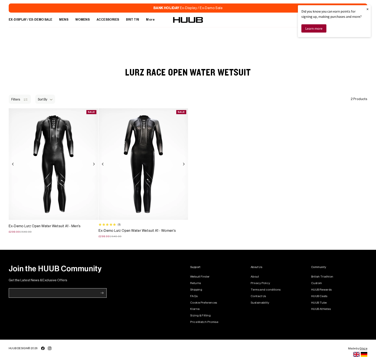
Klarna (195, 309)
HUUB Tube (319, 302)
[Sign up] (102, 293)
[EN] (356, 354)
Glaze (363, 348)
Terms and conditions (266, 289)
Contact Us (258, 296)
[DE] (364, 354)
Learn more (313, 28)
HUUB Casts (319, 296)
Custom (316, 283)
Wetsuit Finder (200, 276)
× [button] (367, 9)
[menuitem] (30, 20)
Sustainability (260, 302)
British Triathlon (322, 276)
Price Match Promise (204, 322)
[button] (45, 99)
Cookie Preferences (203, 302)
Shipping (196, 289)
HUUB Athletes (321, 309)
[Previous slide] (13, 164)
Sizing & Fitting (200, 315)
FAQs (194, 296)
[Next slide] (94, 164)
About (255, 276)
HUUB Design (18, 348)
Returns (195, 283)
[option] (364, 354)
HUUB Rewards (321, 289)
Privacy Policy (260, 283)
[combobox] (356, 354)
